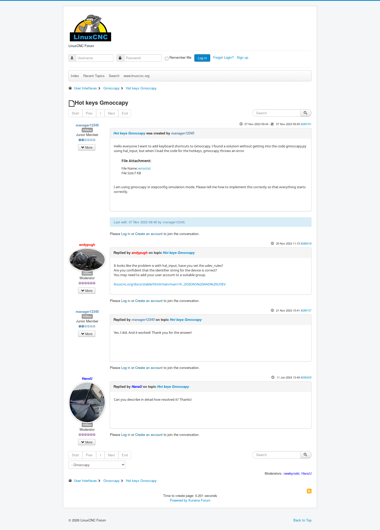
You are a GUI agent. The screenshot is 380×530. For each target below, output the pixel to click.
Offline (87, 130)
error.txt (144, 168)
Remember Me (180, 57)
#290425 (306, 377)
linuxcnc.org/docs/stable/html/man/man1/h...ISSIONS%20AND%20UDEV (170, 284)
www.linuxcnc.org (136, 75)
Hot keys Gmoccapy (129, 133)
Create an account (149, 233)
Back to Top (302, 520)
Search (114, 75)
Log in (202, 57)
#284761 (306, 124)
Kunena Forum (199, 500)
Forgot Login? (224, 57)
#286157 (306, 310)
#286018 (306, 243)
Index (75, 75)
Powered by (178, 500)
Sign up (243, 57)
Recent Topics (94, 75)
